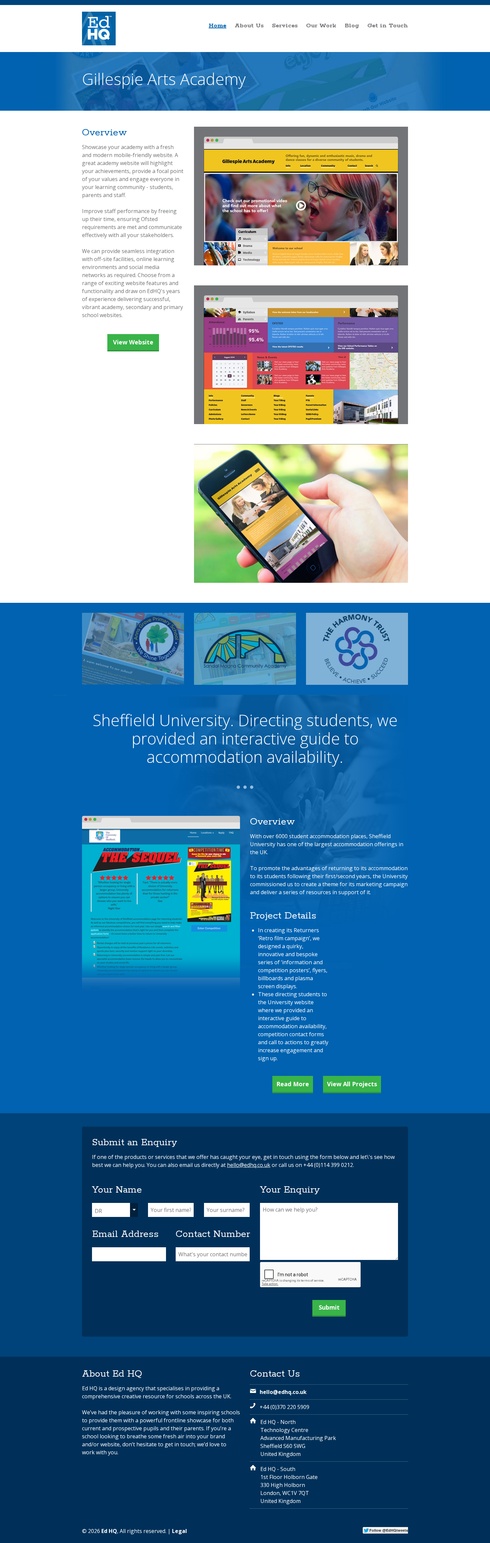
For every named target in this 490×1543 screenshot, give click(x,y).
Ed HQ (109, 1531)
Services (285, 25)
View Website (133, 342)
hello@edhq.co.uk (248, 1165)
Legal (179, 1531)
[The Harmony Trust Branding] (357, 649)
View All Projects (352, 1084)
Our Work (321, 25)
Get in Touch (387, 25)
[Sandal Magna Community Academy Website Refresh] (245, 649)
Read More (292, 1084)
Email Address (125, 1234)
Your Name (117, 1190)
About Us (249, 25)
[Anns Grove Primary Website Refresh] (133, 648)
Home (217, 25)
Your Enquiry (290, 1190)
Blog (352, 25)
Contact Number (213, 1234)
